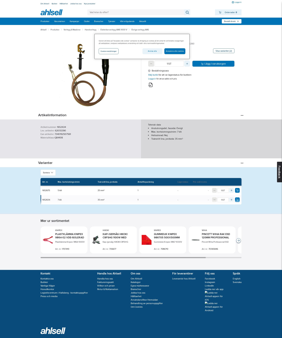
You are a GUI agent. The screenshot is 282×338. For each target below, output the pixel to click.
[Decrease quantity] (151, 64)
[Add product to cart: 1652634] (237, 199)
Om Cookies (137, 307)
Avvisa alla (152, 51)
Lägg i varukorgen (215, 63)
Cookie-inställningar (109, 51)
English (236, 278)
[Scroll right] (238, 240)
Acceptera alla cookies (175, 51)
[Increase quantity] (187, 64)
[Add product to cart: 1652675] (237, 190)
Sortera (46, 172)
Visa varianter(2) (224, 51)
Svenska (237, 282)
